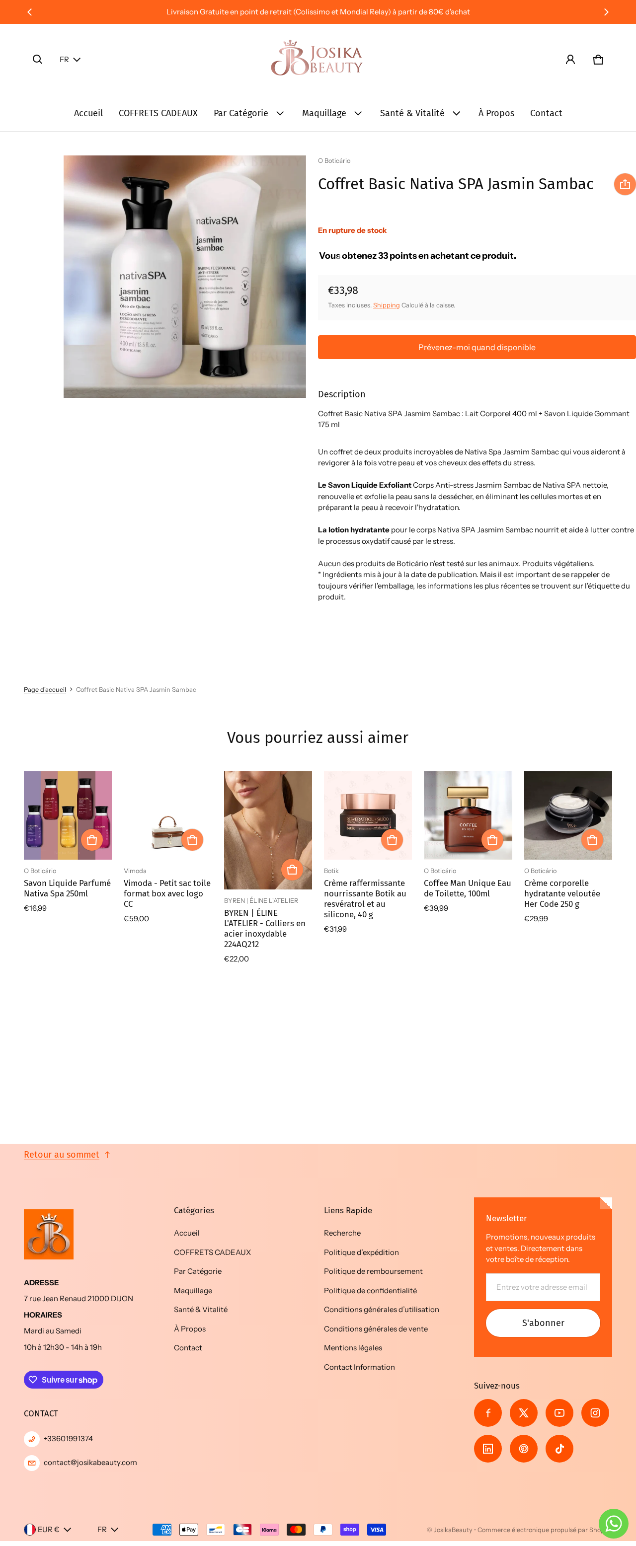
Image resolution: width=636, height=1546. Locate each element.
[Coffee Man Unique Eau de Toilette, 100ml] (468, 815)
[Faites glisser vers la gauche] (30, 12)
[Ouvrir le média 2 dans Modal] (185, 276)
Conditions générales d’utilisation (381, 1309)
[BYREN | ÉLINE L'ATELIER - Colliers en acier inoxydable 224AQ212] (268, 830)
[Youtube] (559, 1413)
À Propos (496, 113)
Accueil (88, 113)
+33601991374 (68, 1438)
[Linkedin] (488, 1449)
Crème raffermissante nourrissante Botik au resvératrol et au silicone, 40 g (365, 898)
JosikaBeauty (453, 1530)
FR (64, 59)
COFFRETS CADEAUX (158, 113)
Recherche (342, 1233)
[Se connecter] (570, 60)
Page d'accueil (45, 689)
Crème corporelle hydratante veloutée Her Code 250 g (562, 893)
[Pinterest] (524, 1449)
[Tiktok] (559, 1449)
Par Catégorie (241, 113)
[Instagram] (595, 1413)
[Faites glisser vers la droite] (606, 12)
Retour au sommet (61, 1154)
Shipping (386, 305)
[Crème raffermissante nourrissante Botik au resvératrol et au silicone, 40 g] (368, 815)
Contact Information (359, 1367)
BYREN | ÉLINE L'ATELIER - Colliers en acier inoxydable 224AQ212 (265, 928)
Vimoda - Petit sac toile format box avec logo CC (167, 893)
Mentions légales (353, 1347)
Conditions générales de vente (376, 1328)
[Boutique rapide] (92, 840)
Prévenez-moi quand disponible (477, 347)
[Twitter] (524, 1413)
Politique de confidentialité (370, 1290)
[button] (38, 60)
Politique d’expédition (361, 1252)
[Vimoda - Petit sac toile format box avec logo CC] (168, 815)
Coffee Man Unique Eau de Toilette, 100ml (467, 888)
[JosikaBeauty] (318, 59)
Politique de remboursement (373, 1271)
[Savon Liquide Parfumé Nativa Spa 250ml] (68, 815)
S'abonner (543, 1323)
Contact (546, 113)
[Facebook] (488, 1413)
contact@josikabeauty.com (90, 1462)
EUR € (49, 1529)
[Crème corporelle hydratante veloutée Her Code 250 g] (568, 815)
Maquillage (324, 113)
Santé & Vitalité (412, 113)
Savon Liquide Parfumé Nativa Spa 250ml (67, 888)
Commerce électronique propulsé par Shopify (544, 1530)
